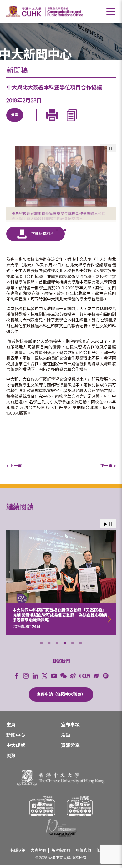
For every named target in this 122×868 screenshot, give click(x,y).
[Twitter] (29, 122)
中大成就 (15, 748)
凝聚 (11, 758)
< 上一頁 (14, 468)
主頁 (11, 727)
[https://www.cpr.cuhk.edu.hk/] (64, 11)
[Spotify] (106, 678)
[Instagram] (26, 678)
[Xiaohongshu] (84, 678)
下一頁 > (108, 468)
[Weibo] (73, 678)
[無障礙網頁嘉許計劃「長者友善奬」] (80, 809)
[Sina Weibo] (58, 122)
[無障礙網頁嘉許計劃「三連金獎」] (42, 809)
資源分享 (70, 748)
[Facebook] (16, 678)
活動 (65, 738)
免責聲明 (38, 853)
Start (105, 526)
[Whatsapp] (72, 122)
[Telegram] (43, 122)
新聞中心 (15, 738)
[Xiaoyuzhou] (96, 678)
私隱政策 (17, 853)
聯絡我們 (83, 853)
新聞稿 (17, 70)
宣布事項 (70, 727)
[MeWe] (87, 122)
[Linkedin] (15, 122)
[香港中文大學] (24, 11)
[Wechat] (63, 678)
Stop (110, 526)
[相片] (61, 176)
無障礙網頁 (61, 853)
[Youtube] (54, 678)
